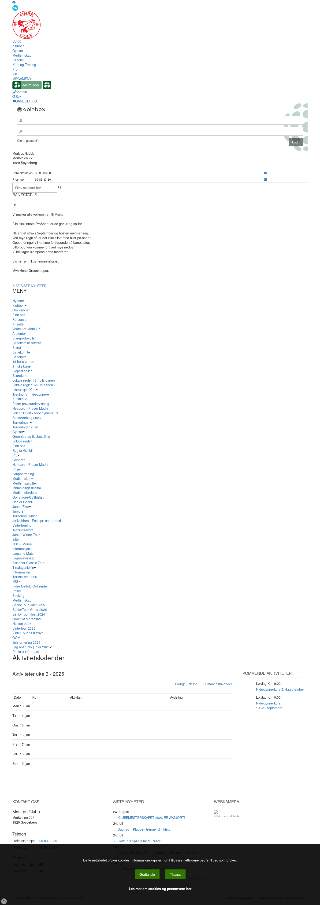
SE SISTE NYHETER (30, 285)
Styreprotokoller (24, 338)
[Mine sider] (14, 2)
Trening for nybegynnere (30, 394)
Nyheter (18, 300)
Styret (16, 347)
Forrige (180, 684)
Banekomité (21, 352)
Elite (15, 539)
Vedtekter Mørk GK (26, 328)
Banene (18, 60)
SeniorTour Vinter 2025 (29, 609)
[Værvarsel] (15, 8)
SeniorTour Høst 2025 (28, 604)
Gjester (17, 50)
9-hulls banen (22, 366)
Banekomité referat (26, 342)
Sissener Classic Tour (28, 562)
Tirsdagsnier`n (23, 567)
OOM (16, 637)
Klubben (18, 46)
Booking (18, 595)
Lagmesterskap (23, 558)
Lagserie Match (23, 553)
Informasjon (21, 548)
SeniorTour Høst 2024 (28, 614)
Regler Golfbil (22, 450)
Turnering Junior (24, 516)
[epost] (265, 173)
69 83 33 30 (48, 840)
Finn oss (18, 314)
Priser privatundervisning (30, 403)
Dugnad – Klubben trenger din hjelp (144, 829)
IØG (15, 74)
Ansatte (18, 324)
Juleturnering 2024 (26, 642)
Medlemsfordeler (24, 492)
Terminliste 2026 (24, 576)
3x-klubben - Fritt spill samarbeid (36, 520)
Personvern (21, 319)
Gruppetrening (23, 473)
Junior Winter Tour (26, 534)
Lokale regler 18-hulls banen (33, 380)
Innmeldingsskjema (26, 487)
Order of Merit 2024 (27, 619)
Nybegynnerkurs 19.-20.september (269, 705)
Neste (193, 684)
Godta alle (147, 874)
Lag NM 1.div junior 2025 (31, 647)
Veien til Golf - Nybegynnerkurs (35, 413)
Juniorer (18, 511)
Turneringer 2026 (25, 427)
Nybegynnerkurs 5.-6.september (280, 689)
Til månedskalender (217, 684)
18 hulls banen (23, 361)
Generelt (18, 459)
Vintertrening (21, 525)
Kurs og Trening (24, 64)
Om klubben (21, 310)
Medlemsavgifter (24, 483)
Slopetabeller (22, 371)
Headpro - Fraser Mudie (30, 408)
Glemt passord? (28, 140)
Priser (16, 469)
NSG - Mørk (21, 544)
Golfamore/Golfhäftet (28, 497)
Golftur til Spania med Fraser (139, 841)
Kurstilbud (19, 399)
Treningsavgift (22, 530)
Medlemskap (21, 55)
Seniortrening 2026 (26, 417)
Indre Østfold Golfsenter (30, 586)
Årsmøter (19, 333)
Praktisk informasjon (27, 651)
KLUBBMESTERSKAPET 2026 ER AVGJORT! (151, 817)
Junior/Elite (20, 506)
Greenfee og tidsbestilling (31, 436)
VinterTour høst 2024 (28, 633)
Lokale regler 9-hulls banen (32, 385)
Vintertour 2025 (23, 628)
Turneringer (21, 422)
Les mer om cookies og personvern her (160, 888)
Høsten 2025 (21, 623)
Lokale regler (22, 441)
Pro (15, 69)
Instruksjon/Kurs (24, 389)
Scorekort (19, 375)
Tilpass (175, 874)
